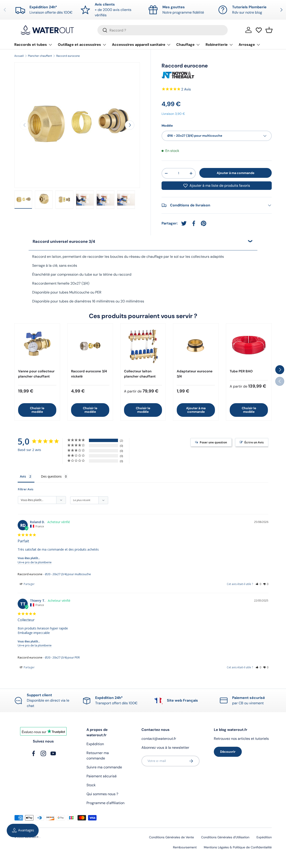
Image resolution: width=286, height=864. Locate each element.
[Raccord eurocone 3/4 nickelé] (90, 346)
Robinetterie (217, 44)
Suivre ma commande (104, 767)
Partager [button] (29, 584)
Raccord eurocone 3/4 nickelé (89, 374)
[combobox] (162, 30)
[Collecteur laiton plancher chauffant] (143, 346)
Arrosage (247, 44)
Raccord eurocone (68, 56)
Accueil (19, 56)
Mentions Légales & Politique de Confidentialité (238, 847)
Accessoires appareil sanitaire (138, 44)
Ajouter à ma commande (235, 173)
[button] (269, 30)
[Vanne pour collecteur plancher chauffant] (37, 346)
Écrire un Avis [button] (254, 442)
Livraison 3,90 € (173, 114)
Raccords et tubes (30, 44)
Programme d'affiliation (105, 803)
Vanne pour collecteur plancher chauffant (36, 374)
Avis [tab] (23, 476)
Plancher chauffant (40, 56)
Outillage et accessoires (79, 44)
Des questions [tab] (51, 476)
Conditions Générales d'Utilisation (225, 837)
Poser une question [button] (213, 442)
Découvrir (228, 752)
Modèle (167, 126)
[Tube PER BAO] (249, 346)
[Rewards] (23, 830)
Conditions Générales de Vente (171, 837)
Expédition (95, 744)
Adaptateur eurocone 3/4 (194, 374)
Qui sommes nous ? (102, 794)
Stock (91, 785)
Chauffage (185, 44)
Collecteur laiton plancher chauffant (140, 374)
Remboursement (185, 847)
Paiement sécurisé (101, 776)
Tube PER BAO (241, 371)
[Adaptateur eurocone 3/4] (196, 346)
